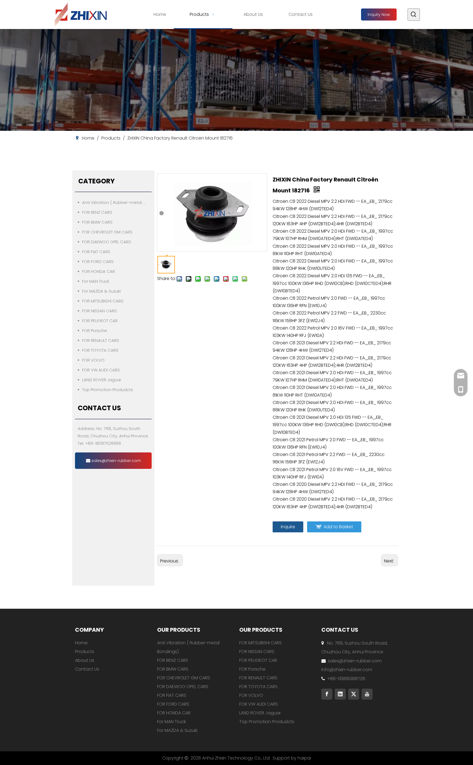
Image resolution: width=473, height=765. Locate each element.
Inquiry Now (379, 14)
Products (84, 651)
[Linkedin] (340, 694)
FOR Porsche (94, 330)
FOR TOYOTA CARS (100, 350)
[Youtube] (367, 694)
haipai (304, 758)
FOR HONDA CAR (98, 271)
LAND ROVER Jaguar (101, 380)
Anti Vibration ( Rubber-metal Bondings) (117, 202)
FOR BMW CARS (97, 222)
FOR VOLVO (93, 360)
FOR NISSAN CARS (99, 311)
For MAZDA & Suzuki (101, 291)
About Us (84, 660)
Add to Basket (338, 527)
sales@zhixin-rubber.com (115, 460)
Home (81, 643)
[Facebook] (326, 694)
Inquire (288, 527)
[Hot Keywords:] (414, 14)
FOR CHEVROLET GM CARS (107, 232)
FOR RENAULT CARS (100, 340)
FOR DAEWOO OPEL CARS (106, 242)
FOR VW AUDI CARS (101, 370)
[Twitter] (353, 694)
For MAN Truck (95, 281)
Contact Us (87, 669)
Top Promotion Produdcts (107, 389)
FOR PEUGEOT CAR (100, 321)
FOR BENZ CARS (97, 212)
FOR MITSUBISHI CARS (102, 301)
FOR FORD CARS (98, 261)
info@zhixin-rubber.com (346, 669)
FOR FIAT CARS (96, 252)
